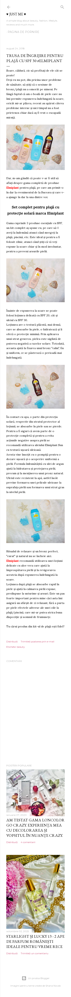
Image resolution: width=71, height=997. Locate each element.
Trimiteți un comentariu (34, 953)
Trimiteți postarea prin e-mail (37, 641)
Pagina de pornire (23, 32)
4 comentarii (28, 842)
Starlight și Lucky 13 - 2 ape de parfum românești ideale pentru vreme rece (35, 941)
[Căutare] (62, 6)
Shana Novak (53, 985)
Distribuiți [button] (12, 641)
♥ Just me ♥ (16, 14)
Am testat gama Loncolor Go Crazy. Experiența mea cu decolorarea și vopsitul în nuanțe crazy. (35, 827)
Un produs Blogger (39, 978)
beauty (21, 646)
